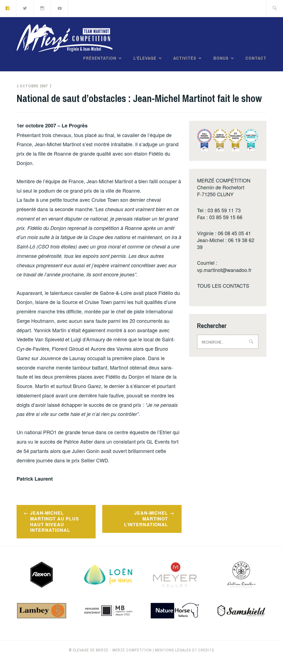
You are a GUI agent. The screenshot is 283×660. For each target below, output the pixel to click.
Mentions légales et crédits (184, 650)
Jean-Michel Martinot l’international (146, 519)
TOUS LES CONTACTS (223, 285)
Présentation (99, 58)
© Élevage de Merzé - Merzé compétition (110, 650)
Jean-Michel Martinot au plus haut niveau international (54, 521)
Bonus (221, 58)
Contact (255, 58)
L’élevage (144, 58)
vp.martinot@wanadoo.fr (224, 269)
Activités (184, 58)
